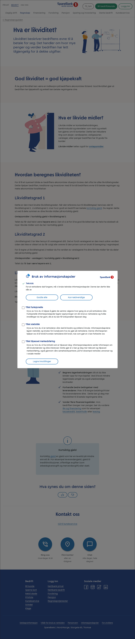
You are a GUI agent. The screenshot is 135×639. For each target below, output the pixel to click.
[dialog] (67, 319)
